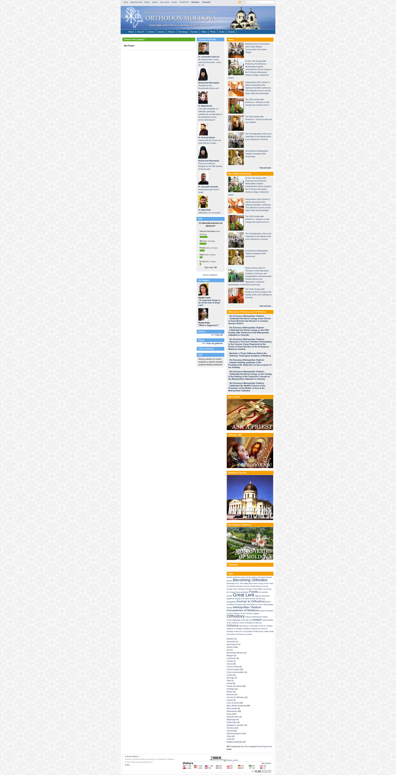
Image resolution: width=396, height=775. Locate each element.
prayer (257, 619)
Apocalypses (232, 644)
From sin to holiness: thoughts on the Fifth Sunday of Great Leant (210, 165)
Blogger (230, 655)
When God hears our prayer (241, 634)
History (171, 31)
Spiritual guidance (234, 733)
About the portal (136, 2)
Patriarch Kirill (250, 617)
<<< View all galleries (212, 343)
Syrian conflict (263, 631)
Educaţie (230, 678)
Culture (151, 31)
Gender (229, 596)
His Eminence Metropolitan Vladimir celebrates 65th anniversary (256, 154)
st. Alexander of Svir (255, 626)
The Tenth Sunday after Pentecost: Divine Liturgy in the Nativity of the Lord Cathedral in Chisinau (258, 293)
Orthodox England (252, 613)
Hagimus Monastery (262, 596)
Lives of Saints (233, 703)
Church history (233, 667)
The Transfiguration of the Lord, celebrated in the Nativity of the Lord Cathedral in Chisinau (258, 136)
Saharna (232, 625)
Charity (231, 31)
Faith (229, 681)
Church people (233, 669)
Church (140, 31)
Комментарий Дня (235, 742)
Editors (147, 2)
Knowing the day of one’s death (209, 189)
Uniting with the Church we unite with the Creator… (209, 140)
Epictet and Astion (242, 592)
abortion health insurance (236, 577)
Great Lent (243, 594)
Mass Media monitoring (236, 706)
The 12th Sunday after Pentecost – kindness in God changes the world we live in (257, 102)
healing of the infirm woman (245, 599)
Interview (230, 694)
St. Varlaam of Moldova (242, 629)
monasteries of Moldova (243, 610)
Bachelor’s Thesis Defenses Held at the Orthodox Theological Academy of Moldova (250, 354)
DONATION (184, 2)
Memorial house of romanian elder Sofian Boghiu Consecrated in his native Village (257, 48)
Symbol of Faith (252, 631)
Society (194, 31)
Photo (213, 31)
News (131, 31)
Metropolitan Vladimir (247, 607)
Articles (230, 647)
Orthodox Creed (239, 613)
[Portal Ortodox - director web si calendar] (216, 760)
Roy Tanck (245, 746)
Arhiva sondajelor (210, 275)
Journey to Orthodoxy (250, 601)
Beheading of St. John (235, 583)
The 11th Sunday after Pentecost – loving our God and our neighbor (258, 119)
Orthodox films (233, 717)
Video (204, 31)
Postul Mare (232, 722)
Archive (174, 2)
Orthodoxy (236, 616)
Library (161, 31)
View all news (265, 168)
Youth (229, 739)
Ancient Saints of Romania (256, 577)
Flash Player (263, 746)
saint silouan (243, 626)
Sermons (230, 728)
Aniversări (231, 642)
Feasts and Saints (234, 686)
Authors (155, 2)
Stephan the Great (258, 629)
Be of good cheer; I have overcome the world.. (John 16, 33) (209, 61)
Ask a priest (164, 2)
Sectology (182, 31)
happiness (231, 599)
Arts (228, 650)
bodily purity (248, 583)
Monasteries (232, 711)
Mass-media (232, 708)
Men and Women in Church (253, 604)
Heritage (230, 689)
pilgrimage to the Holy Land (243, 620)
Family (253, 591)
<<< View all (217, 335)
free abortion (263, 592)
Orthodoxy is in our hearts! (209, 211)
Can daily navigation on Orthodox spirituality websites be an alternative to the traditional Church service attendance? (210, 113)
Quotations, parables (235, 725)
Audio (221, 31)
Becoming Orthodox (250, 580)
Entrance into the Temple (246, 586)
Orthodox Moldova (132, 756)
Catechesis (231, 658)
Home (126, 2)
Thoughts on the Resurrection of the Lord (209, 85)
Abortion (230, 639)
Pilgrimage (231, 720)
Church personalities (235, 672)
